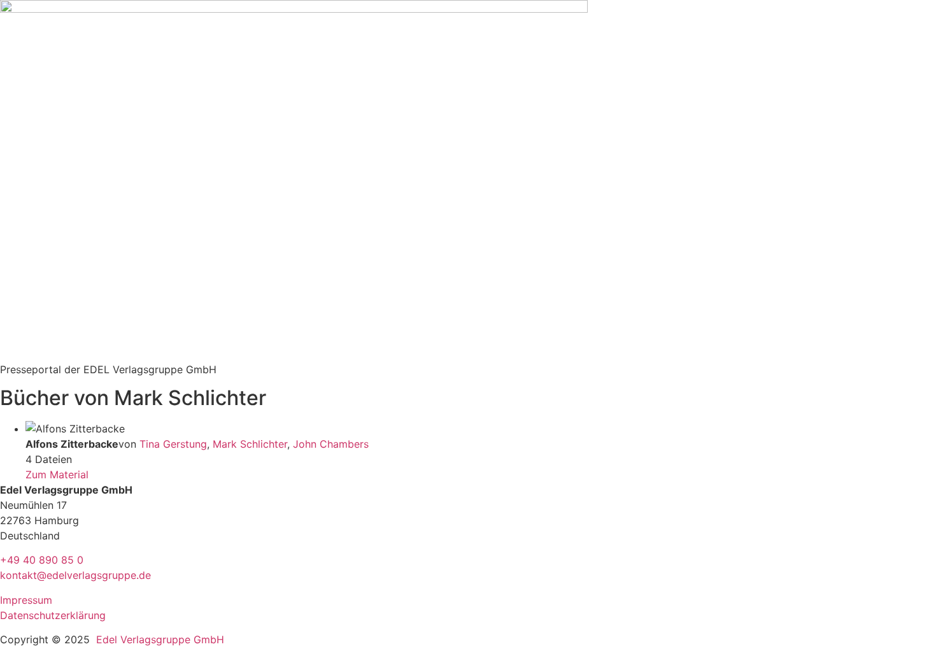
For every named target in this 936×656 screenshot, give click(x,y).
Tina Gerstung (173, 444)
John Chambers (331, 444)
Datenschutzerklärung (53, 615)
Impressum (26, 600)
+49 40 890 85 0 (41, 559)
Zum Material (57, 474)
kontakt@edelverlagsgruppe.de (75, 575)
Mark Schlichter (250, 444)
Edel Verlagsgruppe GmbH (160, 639)
